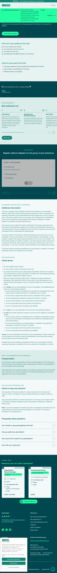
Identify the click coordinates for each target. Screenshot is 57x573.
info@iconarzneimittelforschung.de (39, 540)
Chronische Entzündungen (10, 471)
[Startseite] (6, 5)
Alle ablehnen (13, 563)
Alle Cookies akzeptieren (13, 559)
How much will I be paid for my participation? (17, 438)
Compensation (9, 178)
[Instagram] (6, 530)
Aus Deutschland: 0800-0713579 (39, 549)
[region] (13, 555)
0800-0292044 (34, 545)
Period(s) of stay (9, 167)
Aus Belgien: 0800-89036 (37, 547)
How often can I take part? (11, 445)
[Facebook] (3, 530)
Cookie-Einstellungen (13, 567)
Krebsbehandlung (38, 470)
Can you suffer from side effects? (13, 432)
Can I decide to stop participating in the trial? (17, 425)
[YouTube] (10, 530)
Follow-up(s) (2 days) (10, 174)
